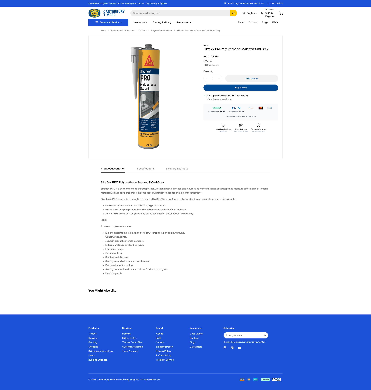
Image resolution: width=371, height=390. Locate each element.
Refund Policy (163, 355)
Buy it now (241, 87)
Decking (93, 338)
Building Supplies (97, 359)
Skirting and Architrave (100, 351)
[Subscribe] (265, 335)
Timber (92, 333)
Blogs (265, 22)
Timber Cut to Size (132, 342)
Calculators (196, 346)
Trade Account (130, 351)
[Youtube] (239, 347)
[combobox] (183, 13)
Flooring (92, 342)
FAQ (158, 338)
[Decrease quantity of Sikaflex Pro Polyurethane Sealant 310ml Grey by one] (207, 78)
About (241, 22)
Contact (253, 22)
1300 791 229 (276, 3)
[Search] (233, 13)
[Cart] (281, 13)
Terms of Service (165, 359)
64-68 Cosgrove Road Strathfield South (245, 3)
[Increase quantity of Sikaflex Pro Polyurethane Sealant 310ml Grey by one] (219, 78)
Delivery (126, 333)
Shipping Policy (164, 346)
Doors (91, 355)
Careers (160, 342)
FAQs (275, 22)
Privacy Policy (163, 351)
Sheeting (93, 346)
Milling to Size (129, 338)
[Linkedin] (232, 347)
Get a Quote (196, 333)
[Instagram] (224, 347)
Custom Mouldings (132, 346)
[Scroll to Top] (365, 374)
